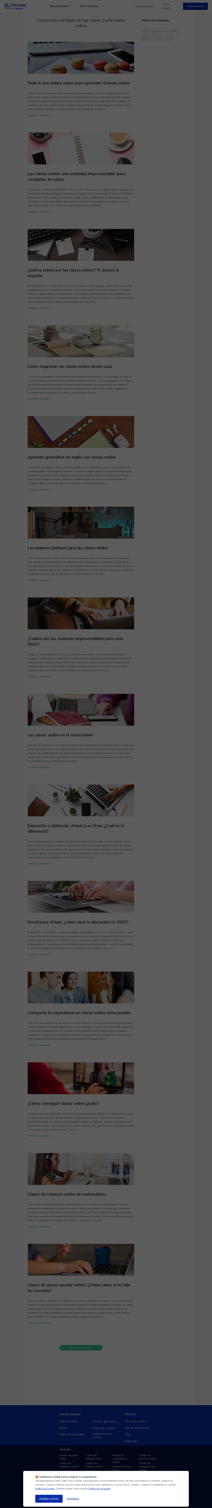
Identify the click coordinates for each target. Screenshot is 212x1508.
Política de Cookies (45, 1488)
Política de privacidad (99, 1488)
